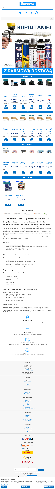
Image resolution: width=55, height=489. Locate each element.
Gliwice (27, 383)
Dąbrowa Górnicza (27, 381)
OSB (27, 403)
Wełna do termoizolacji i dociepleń (27, 408)
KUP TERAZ (5, 107)
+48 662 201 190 (29, 370)
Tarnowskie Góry (27, 387)
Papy (27, 404)
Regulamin (27, 415)
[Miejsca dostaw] (27, 329)
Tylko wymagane (25, 486)
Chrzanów (27, 391)
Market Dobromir (27, 393)
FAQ (27, 431)
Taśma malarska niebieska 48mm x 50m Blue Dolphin (8, 197)
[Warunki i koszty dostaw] (27, 317)
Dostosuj (4, 486)
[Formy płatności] (27, 340)
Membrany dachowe (27, 401)
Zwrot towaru (27, 416)
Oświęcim (27, 392)
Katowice (28, 384)
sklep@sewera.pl (27, 369)
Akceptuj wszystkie (48, 486)
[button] (3, 48)
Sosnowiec (27, 385)
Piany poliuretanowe (27, 405)
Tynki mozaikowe (27, 407)
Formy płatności (27, 420)
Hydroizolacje (27, 400)
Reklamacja (27, 418)
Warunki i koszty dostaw (27, 419)
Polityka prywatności (27, 430)
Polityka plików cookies (27, 428)
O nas (27, 427)
